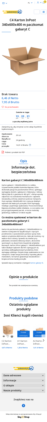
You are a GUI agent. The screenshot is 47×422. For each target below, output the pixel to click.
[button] (43, 3)
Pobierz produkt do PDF (15, 152)
